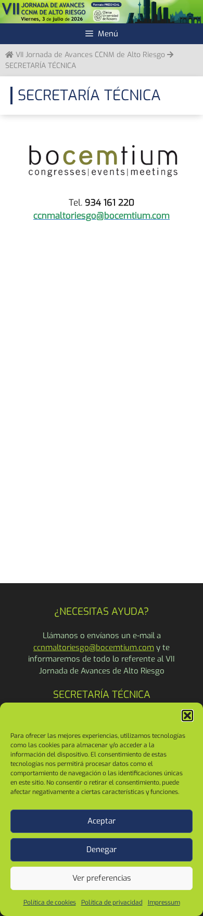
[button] (187, 715)
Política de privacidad (112, 902)
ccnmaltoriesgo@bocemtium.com (93, 647)
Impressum (164, 902)
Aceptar (101, 821)
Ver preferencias (101, 878)
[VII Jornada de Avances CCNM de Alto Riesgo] (101, 11)
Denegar (101, 849)
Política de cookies (49, 902)
